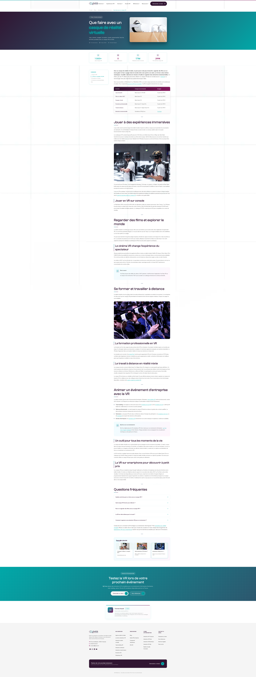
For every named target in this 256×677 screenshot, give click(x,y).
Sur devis (159, 111)
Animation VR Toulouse (149, 636)
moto (121, 430)
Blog (95, 10)
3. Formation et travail (95, 78)
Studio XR (127, 3)
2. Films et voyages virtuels (98, 76)
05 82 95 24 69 (93, 643)
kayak (124, 430)
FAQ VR (131, 645)
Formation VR (118, 652)
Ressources (145, 3)
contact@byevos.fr (94, 645)
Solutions (101, 3)
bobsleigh (119, 415)
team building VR (151, 399)
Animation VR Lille (147, 644)
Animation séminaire (120, 647)
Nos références (136, 593)
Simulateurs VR (119, 655)
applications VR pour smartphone (123, 529)
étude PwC (131, 354)
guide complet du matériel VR (134, 380)
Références (136, 3)
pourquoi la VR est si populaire (134, 83)
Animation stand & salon (121, 650)
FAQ (92, 82)
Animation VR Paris (148, 639)
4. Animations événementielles (97, 80)
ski (165, 428)
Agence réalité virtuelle (121, 635)
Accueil (90, 10)
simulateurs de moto (163, 414)
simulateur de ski (159, 404)
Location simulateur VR (121, 637)
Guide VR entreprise (134, 637)
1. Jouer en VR (94, 74)
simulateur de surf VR (146, 404)
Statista (162, 76)
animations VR (132, 418)
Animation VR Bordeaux (149, 641)
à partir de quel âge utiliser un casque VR (126, 195)
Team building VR (119, 645)
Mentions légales (162, 641)
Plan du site (161, 644)
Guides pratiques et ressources (105, 10)
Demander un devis (157, 3)
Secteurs (119, 3)
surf (164, 428)
